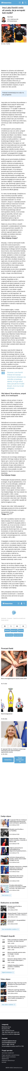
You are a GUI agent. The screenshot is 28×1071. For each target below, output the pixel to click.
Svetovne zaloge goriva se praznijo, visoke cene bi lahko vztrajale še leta (17, 859)
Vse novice (9, 635)
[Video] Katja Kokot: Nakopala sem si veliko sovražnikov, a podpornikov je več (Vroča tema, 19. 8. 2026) (17, 997)
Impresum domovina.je (8, 1060)
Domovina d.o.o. (6, 1027)
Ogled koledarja (7, 972)
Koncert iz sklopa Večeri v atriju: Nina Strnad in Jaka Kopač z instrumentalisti (17, 959)
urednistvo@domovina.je (9, 1041)
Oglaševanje (5, 1058)
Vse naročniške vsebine (9, 929)
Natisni (7, 630)
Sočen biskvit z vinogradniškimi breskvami (16, 921)
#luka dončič (4, 620)
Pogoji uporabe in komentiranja (10, 1055)
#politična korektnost (19, 618)
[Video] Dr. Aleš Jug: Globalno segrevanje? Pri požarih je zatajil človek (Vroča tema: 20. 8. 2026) (17, 990)
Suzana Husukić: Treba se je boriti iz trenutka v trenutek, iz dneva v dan (18, 840)
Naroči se (14, 630)
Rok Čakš (10, 17)
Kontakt (4, 1062)
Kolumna (6, 25)
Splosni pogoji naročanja (9, 1057)
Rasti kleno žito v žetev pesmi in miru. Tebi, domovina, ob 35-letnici (17, 946)
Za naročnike (18, 635)
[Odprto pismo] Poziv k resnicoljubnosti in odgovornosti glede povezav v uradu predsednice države (18, 849)
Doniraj (21, 630)
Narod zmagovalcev (6, 714)
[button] (26, 2)
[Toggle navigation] (20, 2)
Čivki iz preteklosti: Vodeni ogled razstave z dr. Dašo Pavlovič (17, 940)
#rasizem (9, 618)
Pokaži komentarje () (20, 759)
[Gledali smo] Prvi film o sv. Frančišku (16, 830)
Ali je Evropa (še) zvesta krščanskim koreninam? (16, 876)
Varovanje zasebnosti (8, 1053)
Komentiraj (8, 760)
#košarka (3, 618)
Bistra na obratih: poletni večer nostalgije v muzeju (17, 953)
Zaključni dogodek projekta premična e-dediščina (15, 965)
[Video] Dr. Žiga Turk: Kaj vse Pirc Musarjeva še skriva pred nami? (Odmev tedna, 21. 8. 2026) (17, 983)
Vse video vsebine (7, 1004)
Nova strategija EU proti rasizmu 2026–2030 (14, 678)
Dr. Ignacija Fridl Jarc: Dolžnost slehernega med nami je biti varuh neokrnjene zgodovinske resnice (13, 750)
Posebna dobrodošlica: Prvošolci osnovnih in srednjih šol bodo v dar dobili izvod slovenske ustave (17, 886)
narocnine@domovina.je (9, 1042)
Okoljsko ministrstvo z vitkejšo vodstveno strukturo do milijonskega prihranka (18, 868)
